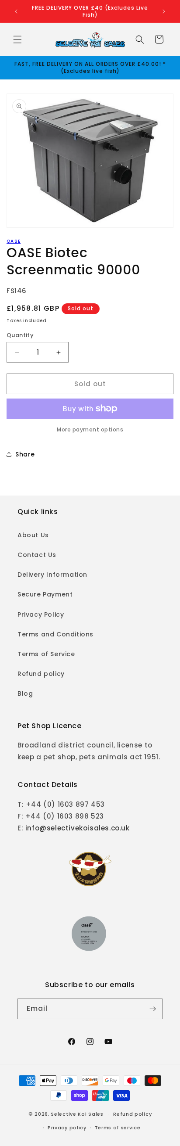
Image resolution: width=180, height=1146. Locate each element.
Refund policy (41, 673)
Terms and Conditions (55, 634)
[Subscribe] (152, 1009)
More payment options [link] (90, 429)
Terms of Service (46, 654)
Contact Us (36, 554)
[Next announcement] (163, 11)
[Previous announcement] (16, 11)
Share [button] (25, 454)
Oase (14, 241)
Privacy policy (67, 1127)
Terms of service (118, 1127)
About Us (33, 535)
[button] (17, 39)
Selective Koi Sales (77, 1113)
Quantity (20, 335)
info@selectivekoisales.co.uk (77, 828)
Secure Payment (45, 594)
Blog (25, 693)
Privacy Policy (40, 614)
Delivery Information (52, 574)
